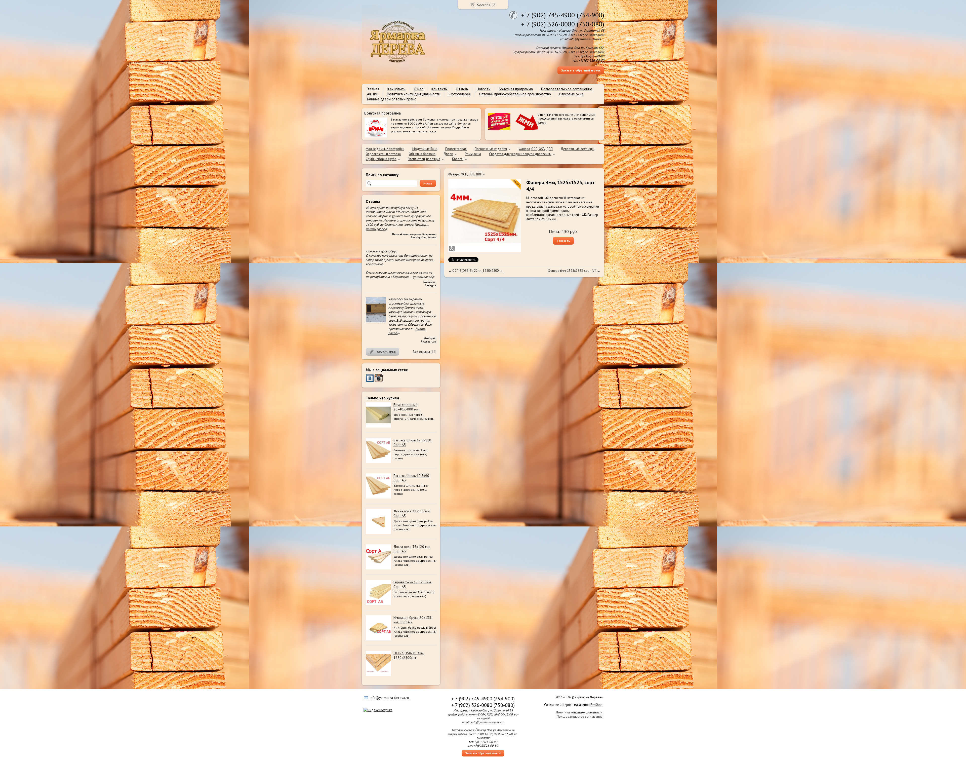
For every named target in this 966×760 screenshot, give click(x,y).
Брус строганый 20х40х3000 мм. (406, 406)
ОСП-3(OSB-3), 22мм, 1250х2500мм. (477, 271)
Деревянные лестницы (577, 149)
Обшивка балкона (422, 154)
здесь (432, 131)
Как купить (396, 89)
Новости (484, 89)
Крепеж (457, 159)
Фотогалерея (460, 94)
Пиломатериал (456, 149)
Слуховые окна (571, 94)
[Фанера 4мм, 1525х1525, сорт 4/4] (484, 215)
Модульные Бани (424, 149)
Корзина (484, 4)
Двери (448, 154)
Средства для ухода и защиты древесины (520, 154)
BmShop (596, 705)
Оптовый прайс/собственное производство (515, 94)
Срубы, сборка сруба (381, 159)
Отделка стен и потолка (383, 154)
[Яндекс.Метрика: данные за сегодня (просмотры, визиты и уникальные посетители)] (378, 710)
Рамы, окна (473, 154)
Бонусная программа (516, 89)
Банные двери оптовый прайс (391, 99)
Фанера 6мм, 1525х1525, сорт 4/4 (572, 271)
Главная (373, 89)
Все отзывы (421, 352)
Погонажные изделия (491, 149)
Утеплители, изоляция (424, 159)
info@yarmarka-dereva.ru (389, 697)
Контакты (439, 89)
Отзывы (462, 89)
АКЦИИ (373, 94)
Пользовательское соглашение (566, 89)
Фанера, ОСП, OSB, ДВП (536, 149)
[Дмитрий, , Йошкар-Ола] (376, 321)
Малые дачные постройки (385, 149)
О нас (418, 89)
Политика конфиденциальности (413, 94)
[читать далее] (376, 229)
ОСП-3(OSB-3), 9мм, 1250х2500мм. (408, 655)
